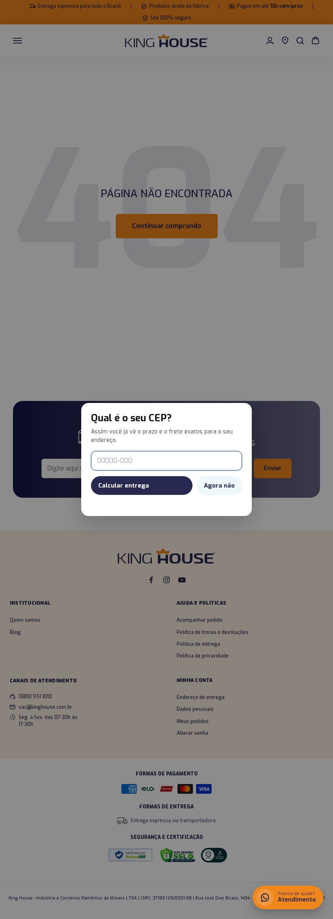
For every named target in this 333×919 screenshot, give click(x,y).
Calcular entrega (123, 485)
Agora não (219, 485)
